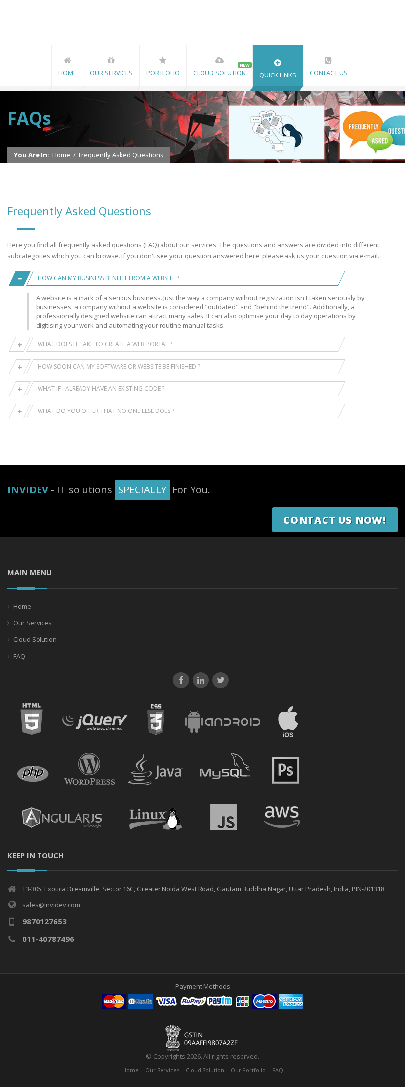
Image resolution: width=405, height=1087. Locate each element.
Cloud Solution (35, 639)
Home (61, 154)
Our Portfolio (248, 1070)
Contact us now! (335, 519)
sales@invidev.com (51, 904)
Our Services (32, 622)
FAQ (19, 656)
